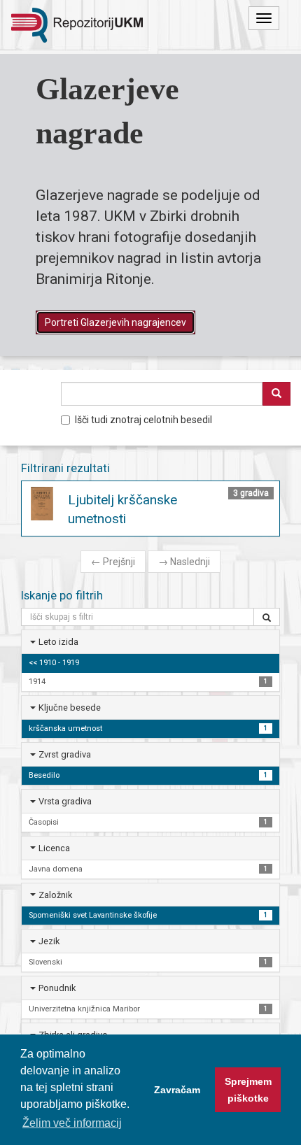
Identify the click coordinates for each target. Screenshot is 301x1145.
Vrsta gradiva (65, 801)
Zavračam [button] (177, 1089)
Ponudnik (57, 988)
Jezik (48, 941)
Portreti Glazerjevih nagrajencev (115, 322)
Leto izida (58, 641)
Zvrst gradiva (64, 754)
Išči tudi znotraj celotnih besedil (143, 419)
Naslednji (184, 561)
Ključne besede (69, 707)
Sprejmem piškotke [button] (248, 1090)
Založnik (55, 895)
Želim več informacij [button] (72, 1123)
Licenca (54, 848)
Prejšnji (113, 561)
